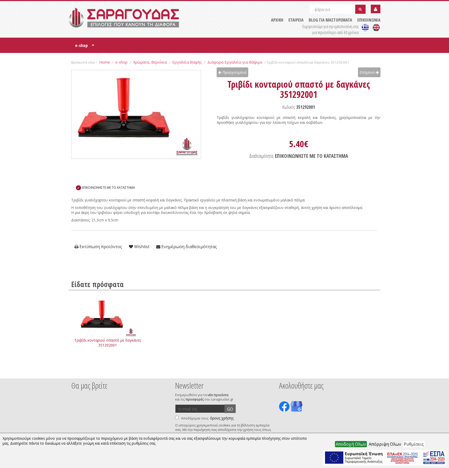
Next (372, 371)
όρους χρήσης (222, 418)
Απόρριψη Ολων (385, 444)
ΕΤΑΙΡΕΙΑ (295, 20)
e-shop (84, 47)
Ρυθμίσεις (414, 444)
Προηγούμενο (234, 72)
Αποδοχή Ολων (351, 444)
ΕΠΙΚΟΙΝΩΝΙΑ (368, 20)
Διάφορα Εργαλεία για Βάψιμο (234, 62)
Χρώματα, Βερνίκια (150, 62)
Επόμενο (368, 72)
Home (104, 62)
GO (230, 409)
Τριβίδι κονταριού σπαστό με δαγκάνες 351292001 (107, 343)
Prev (74, 371)
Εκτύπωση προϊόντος (100, 246)
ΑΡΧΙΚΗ (277, 20)
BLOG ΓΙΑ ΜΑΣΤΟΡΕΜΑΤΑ (330, 20)
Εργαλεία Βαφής (187, 62)
